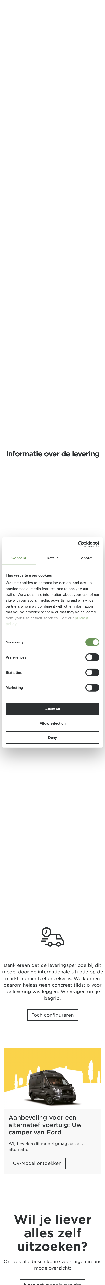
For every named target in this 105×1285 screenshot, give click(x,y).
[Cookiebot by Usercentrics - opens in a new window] (78, 544)
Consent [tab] (18, 558)
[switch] (92, 657)
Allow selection (53, 723)
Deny (52, 737)
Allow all (52, 709)
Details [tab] (53, 558)
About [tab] (86, 558)
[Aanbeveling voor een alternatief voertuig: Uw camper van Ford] (52, 1078)
